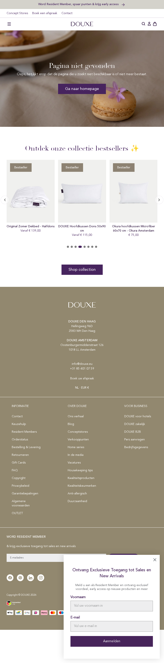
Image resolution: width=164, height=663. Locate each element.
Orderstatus (20, 439)
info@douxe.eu (82, 363)
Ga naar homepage (82, 89)
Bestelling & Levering (26, 447)
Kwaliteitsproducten (81, 478)
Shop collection (82, 270)
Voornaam (78, 597)
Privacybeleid (20, 485)
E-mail (75, 617)
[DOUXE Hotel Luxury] (82, 24)
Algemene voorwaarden (21, 503)
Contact (67, 13)
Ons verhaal (76, 416)
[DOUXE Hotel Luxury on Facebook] (10, 577)
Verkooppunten (78, 439)
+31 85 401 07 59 (82, 368)
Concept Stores (17, 13)
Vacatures (74, 462)
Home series (76, 447)
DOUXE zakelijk (134, 424)
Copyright (18, 478)
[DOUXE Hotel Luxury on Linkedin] (30, 577)
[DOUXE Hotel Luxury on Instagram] (40, 577)
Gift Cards (19, 462)
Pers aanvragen (134, 439)
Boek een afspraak (44, 13)
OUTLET (17, 513)
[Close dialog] (155, 560)
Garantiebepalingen (25, 493)
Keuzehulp (19, 424)
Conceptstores (78, 431)
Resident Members (24, 431)
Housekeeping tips (80, 470)
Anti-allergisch (77, 493)
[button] (9, 24)
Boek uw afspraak (82, 378)
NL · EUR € (82, 387)
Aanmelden (111, 641)
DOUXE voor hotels (137, 416)
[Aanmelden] (149, 24)
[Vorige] (159, 200)
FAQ (15, 470)
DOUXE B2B (132, 431)
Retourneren (20, 454)
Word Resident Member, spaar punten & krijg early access (79, 4)
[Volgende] (5, 200)
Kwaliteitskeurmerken (82, 485)
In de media (75, 454)
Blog (71, 424)
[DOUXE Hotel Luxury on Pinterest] (20, 577)
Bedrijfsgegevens (136, 447)
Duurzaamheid (77, 501)
